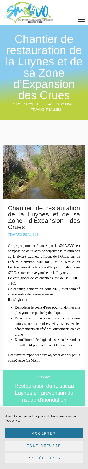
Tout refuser (44, 446)
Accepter (44, 433)
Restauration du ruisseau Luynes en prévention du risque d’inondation (44, 393)
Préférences (44, 458)
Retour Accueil (25, 104)
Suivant (44, 377)
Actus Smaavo (60, 104)
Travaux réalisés (46, 109)
